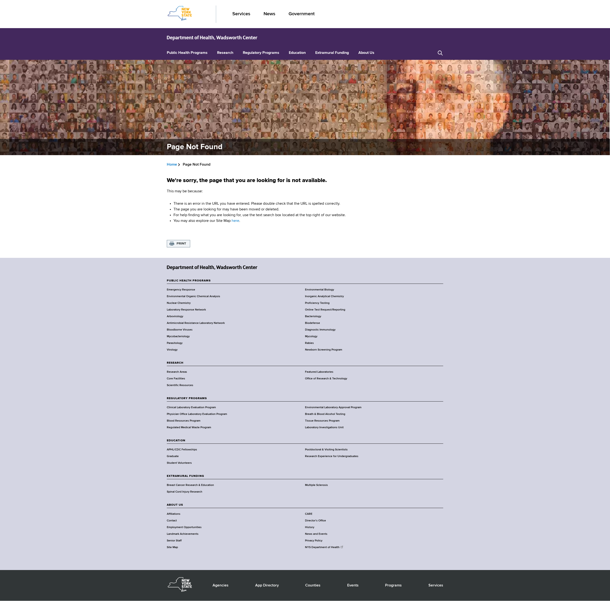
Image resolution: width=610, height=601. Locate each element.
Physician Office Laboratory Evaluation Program (197, 414)
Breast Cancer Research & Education (190, 485)
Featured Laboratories (319, 372)
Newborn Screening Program (323, 349)
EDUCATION (176, 440)
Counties (312, 585)
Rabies (309, 343)
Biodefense (312, 323)
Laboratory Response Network (186, 309)
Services (241, 13)
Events (353, 585)
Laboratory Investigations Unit (324, 427)
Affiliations (173, 514)
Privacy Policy (313, 540)
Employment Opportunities (184, 527)
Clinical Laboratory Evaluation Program (191, 407)
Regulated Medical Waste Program (189, 427)
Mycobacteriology (178, 336)
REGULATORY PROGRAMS (187, 398)
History (309, 527)
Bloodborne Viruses (180, 329)
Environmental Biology (319, 289)
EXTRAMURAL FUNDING (185, 476)
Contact (172, 520)
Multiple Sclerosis (316, 485)
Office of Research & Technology (326, 378)
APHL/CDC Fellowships (182, 449)
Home (172, 165)
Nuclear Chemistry (179, 303)
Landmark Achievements (182, 534)
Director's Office (315, 520)
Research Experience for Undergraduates (331, 456)
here (235, 221)
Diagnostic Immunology (320, 329)
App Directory (267, 585)
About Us (366, 53)
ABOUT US (175, 505)
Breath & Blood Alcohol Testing (325, 414)
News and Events (316, 534)
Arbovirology (175, 316)
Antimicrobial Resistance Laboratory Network (196, 323)
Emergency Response (181, 289)
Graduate (173, 456)
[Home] (212, 38)
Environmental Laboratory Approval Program (333, 407)
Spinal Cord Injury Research (184, 491)
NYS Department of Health (322, 547)
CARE (308, 514)
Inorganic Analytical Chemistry (324, 296)
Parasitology (175, 343)
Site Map (172, 547)
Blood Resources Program (183, 420)
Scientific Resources (180, 385)
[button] (440, 53)
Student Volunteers (179, 463)
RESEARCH (175, 363)
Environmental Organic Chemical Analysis (193, 296)
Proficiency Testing (317, 303)
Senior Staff (174, 540)
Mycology (311, 336)
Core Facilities (176, 378)
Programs (393, 585)
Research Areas (177, 372)
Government (302, 13)
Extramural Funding (332, 53)
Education (297, 53)
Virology (172, 349)
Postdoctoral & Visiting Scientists (326, 449)
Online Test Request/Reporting (325, 309)
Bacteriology (313, 316)
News (269, 13)
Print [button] (181, 243)
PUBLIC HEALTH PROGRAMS (189, 280)
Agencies (221, 585)
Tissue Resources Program (322, 420)
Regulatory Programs (261, 53)
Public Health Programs (187, 53)
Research (225, 53)
